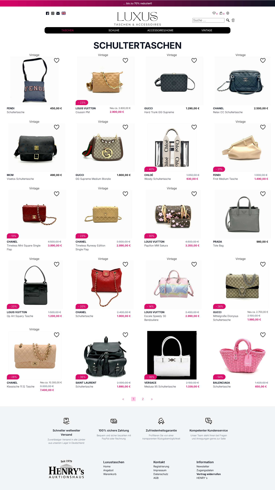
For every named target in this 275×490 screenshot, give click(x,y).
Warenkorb (109, 474)
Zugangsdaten (205, 470)
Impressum (159, 470)
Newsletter (203, 466)
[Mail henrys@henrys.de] (58, 14)
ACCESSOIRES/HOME (160, 30)
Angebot (108, 470)
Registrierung (161, 466)
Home (106, 466)
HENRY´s (202, 477)
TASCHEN (67, 30)
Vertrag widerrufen (209, 474)
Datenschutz (160, 474)
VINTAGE (206, 30)
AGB (156, 477)
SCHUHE (114, 30)
